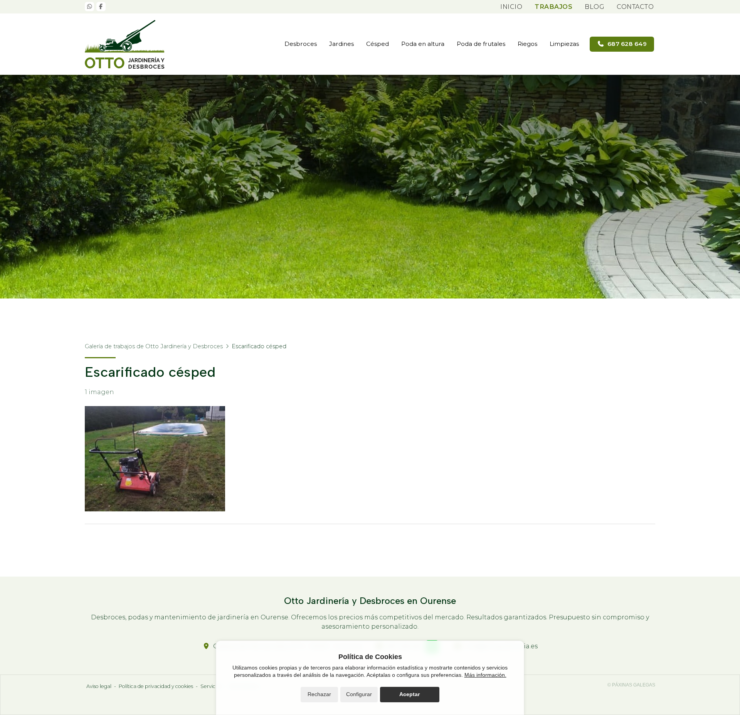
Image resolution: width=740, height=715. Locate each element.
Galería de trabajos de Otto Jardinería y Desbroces (154, 346)
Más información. (485, 675)
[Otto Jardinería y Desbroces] (127, 44)
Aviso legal (98, 686)
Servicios (211, 686)
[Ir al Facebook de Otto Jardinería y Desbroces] (101, 6)
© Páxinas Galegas (631, 685)
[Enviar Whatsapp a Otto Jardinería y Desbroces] (89, 6)
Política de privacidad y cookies (156, 686)
